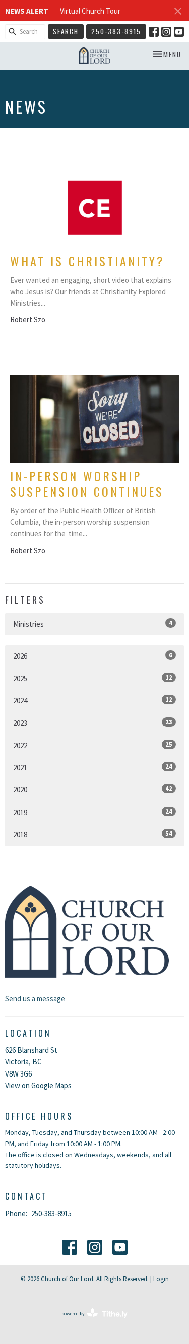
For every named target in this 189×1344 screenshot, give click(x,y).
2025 (92, 678)
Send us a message (35, 998)
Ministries (92, 624)
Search (66, 31)
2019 (92, 812)
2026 (92, 656)
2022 (92, 745)
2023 (92, 723)
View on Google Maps (38, 1085)
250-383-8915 (116, 31)
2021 (92, 767)
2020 (92, 789)
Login (161, 1278)
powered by (88, 1322)
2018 (92, 834)
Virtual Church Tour (90, 11)
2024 (92, 700)
